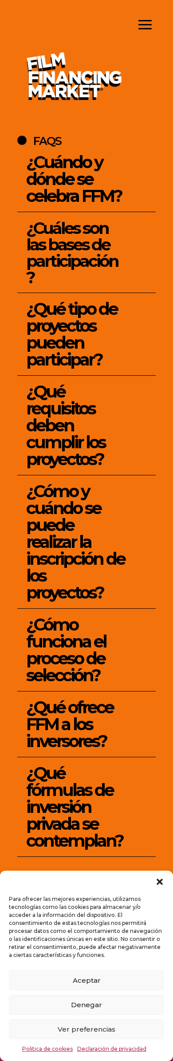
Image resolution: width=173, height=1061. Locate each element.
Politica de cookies (47, 1048)
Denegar (86, 1005)
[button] (159, 881)
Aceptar (87, 980)
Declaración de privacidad (111, 1048)
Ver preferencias (86, 1029)
